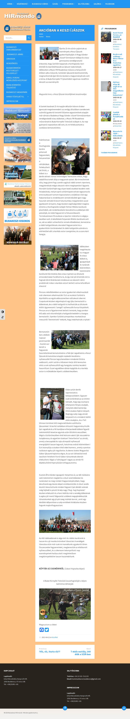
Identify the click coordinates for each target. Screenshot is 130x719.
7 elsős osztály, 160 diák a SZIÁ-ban (81, 653)
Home (41, 36)
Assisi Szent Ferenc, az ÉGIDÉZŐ (118, 35)
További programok (109, 153)
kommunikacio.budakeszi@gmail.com (86, 679)
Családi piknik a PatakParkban (118, 115)
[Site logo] (23, 20)
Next (89, 649)
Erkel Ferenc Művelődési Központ (118, 74)
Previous (43, 649)
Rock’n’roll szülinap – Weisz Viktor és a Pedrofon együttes (118, 59)
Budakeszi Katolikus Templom (117, 46)
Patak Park (118, 126)
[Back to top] (124, 708)
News (48, 36)
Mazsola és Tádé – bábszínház (118, 133)
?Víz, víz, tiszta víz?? (49, 651)
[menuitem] (9, 3)
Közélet (55, 637)
